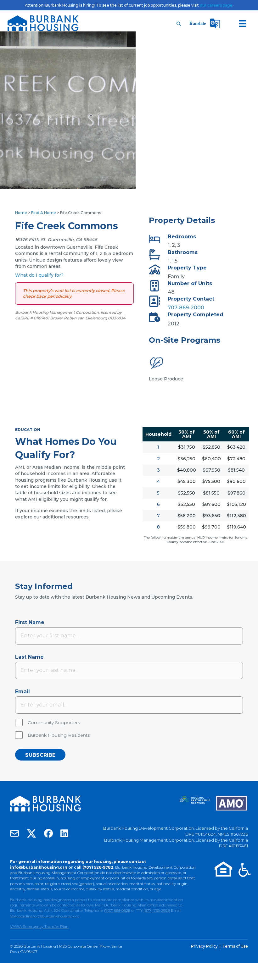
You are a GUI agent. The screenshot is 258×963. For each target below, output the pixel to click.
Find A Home (43, 212)
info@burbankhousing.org (38, 867)
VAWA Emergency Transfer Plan (39, 926)
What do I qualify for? (39, 275)
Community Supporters (54, 722)
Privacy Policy (204, 946)
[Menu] (242, 23)
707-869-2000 (186, 308)
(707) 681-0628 (117, 910)
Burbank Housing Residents (59, 735)
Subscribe (40, 755)
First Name (29, 622)
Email (22, 692)
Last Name (29, 657)
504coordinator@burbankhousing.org (45, 916)
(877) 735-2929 (156, 910)
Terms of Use (235, 946)
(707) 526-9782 (97, 867)
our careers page (216, 5)
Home (21, 212)
